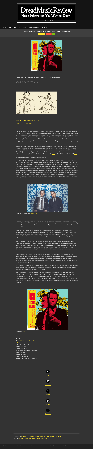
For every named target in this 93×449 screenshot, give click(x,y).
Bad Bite (19, 343)
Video (53, 34)
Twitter (48, 394)
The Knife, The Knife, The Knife (26, 341)
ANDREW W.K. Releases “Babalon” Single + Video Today (33, 438)
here (53, 154)
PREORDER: (24, 123)
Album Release (41, 34)
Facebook (47, 375)
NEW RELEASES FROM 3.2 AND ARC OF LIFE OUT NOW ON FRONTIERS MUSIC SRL (42, 436)
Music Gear (48, 34)
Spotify (48, 404)
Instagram (48, 385)
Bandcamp (48, 414)
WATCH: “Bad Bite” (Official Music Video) (27, 120)
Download (34, 213)
